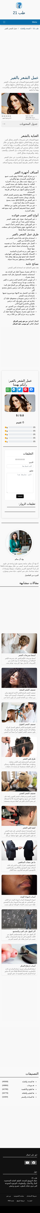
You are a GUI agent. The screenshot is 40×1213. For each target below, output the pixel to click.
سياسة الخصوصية (19, 1196)
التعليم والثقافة (27, 1093)
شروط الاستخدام (32, 1196)
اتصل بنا (30, 1200)
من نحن (8, 1196)
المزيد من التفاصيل (32, 575)
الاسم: (31, 462)
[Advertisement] (20, 51)
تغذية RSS (11, 1200)
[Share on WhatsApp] (8, 389)
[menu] (4, 22)
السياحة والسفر (27, 1097)
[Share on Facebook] (31, 389)
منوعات (30, 1085)
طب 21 (36, 29)
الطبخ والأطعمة (27, 1089)
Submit (20, 496)
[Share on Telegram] (14, 389)
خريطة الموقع (21, 1200)
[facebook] (34, 1163)
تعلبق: (31, 471)
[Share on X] (20, 389)
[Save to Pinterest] (25, 389)
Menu (34, 22)
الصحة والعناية (27, 1082)
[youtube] (27, 1163)
